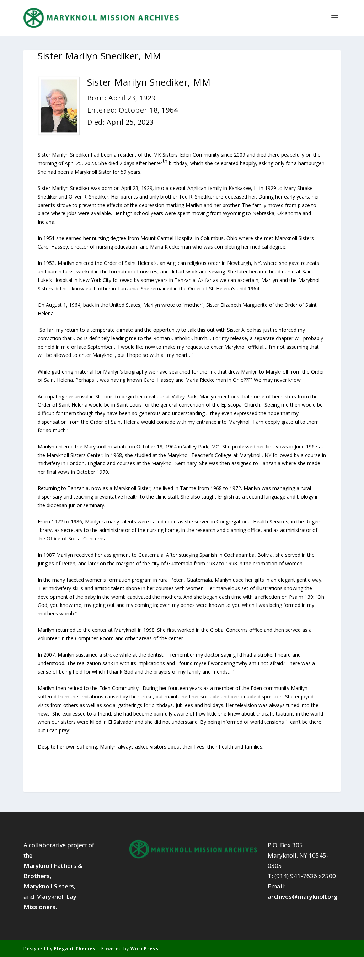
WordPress (144, 949)
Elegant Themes (75, 949)
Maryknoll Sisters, (49, 886)
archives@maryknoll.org (303, 896)
